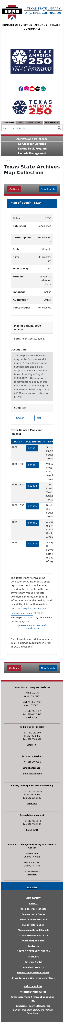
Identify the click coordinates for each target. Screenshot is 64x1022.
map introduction (32, 608)
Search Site (8, 122)
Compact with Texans (33, 914)
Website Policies (33, 986)
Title (51, 441)
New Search (48, 189)
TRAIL (20, 122)
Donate (55, 24)
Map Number (34, 441)
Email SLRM (32, 830)
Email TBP (32, 744)
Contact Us (10, 24)
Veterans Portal (33, 961)
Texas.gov (33, 956)
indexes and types (22, 613)
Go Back (14, 189)
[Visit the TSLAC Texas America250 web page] (32, 58)
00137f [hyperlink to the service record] (32, 448)
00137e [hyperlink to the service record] (32, 506)
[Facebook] (20, 89)
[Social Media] (43, 89)
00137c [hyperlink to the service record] (32, 465)
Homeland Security (33, 967)
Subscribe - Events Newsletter (32, 1005)
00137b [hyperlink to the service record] (32, 543)
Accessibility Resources (33, 991)
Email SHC (32, 874)
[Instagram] (26, 89)
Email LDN (32, 803)
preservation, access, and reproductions (32, 627)
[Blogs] (37, 89)
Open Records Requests (33, 908)
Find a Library (52, 122)
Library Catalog (34, 122)
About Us (40, 24)
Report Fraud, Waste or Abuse (33, 972)
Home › (8, 160)
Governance (32, 28)
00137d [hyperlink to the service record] (32, 485)
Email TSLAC (32, 717)
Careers (33, 903)
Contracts (33, 946)
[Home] (32, 10)
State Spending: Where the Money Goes (33, 977)
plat (39, 418)
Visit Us (26, 24)
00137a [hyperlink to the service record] (32, 523)
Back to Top (32, 887)
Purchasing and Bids (33, 940)
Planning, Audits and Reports (33, 930)
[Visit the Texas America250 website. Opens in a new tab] (32, 107)
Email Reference (31, 767)
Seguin (20, 418)
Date (17, 441)
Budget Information (33, 924)
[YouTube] (32, 89)
